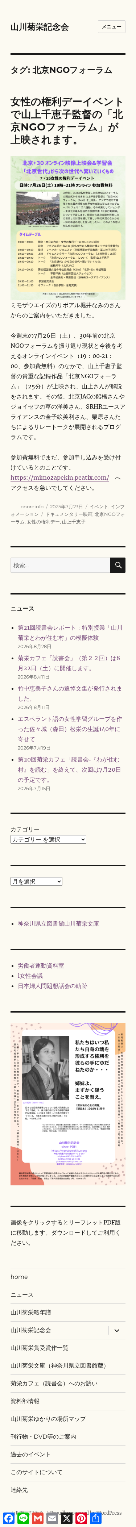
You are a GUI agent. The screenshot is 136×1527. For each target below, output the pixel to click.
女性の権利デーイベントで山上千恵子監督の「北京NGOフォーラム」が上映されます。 (67, 120)
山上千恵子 (74, 522)
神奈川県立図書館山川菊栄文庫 (58, 923)
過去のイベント (31, 1454)
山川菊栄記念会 (40, 27)
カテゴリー (25, 829)
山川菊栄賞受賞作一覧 (40, 1347)
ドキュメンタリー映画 (68, 514)
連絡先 (19, 1489)
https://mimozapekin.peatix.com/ (60, 477)
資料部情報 (25, 1401)
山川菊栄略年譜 (31, 1312)
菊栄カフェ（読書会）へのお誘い (54, 1383)
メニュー (111, 26)
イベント (99, 506)
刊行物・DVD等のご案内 (43, 1436)
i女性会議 (30, 975)
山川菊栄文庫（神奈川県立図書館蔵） (60, 1365)
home (19, 1276)
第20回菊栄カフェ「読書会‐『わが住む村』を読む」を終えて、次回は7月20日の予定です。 (69, 769)
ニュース (22, 1294)
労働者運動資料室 (41, 965)
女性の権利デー (43, 522)
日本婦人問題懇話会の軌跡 (52, 985)
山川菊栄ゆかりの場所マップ (48, 1418)
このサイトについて (37, 1472)
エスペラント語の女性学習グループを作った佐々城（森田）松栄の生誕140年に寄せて (70, 729)
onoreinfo (32, 506)
